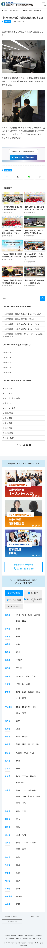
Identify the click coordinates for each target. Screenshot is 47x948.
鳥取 (18, 811)
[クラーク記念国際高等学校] (17, 4)
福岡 (18, 842)
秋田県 (7, 636)
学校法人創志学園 (10, 935)
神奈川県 (8, 706)
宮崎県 (7, 888)
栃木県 (7, 660)
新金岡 (33, 776)
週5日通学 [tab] (34, 593)
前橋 (18, 652)
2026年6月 (7, 362)
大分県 (7, 880)
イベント (8, 393)
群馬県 (7, 652)
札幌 (30, 614)
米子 (24, 811)
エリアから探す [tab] (15, 593)
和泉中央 (20, 782)
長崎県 (7, 865)
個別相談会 (9, 413)
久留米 (33, 842)
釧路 (18, 620)
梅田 (18, 776)
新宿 (18, 692)
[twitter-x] (20, 445)
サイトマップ (37, 938)
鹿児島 (19, 896)
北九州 (25, 842)
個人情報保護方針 (25, 938)
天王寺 (25, 776)
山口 (18, 834)
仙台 (18, 628)
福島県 (7, 644)
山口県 (7, 834)
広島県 (7, 827)
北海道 (7, 614)
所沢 (28, 676)
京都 (18, 768)
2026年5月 (7, 367)
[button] (43, 4)
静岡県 (7, 744)
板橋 (38, 692)
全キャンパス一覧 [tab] (14, 606)
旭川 (24, 614)
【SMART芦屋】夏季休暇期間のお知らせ (19, 319)
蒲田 (24, 698)
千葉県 (7, 684)
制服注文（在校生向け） (12, 916)
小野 (38, 796)
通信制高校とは (29, 935)
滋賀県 (7, 760)
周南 (24, 834)
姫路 (24, 802)
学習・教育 (9, 438)
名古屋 (19, 752)
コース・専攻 (10, 408)
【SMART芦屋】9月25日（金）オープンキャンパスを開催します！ (23, 335)
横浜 (18, 706)
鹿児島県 (8, 896)
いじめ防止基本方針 (12, 938)
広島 (18, 827)
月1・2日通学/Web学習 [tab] (34, 600)
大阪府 (7, 776)
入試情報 (8, 418)
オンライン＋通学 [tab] (15, 600)
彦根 (18, 760)
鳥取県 (7, 811)
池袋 (24, 692)
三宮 (24, 790)
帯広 (24, 620)
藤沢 (24, 713)
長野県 (7, 728)
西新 (18, 848)
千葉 (18, 684)
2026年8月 (7, 352)
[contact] (30, 445)
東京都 (7, 692)
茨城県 (7, 667)
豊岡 (18, 802)
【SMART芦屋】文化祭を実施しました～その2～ (22, 324)
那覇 (18, 904)
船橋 (28, 684)
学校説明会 (9, 433)
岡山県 (7, 819)
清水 (38, 744)
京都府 (7, 768)
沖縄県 (7, 904)
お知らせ (8, 403)
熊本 (18, 873)
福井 (18, 720)
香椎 (24, 848)
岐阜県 (7, 736)
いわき (19, 644)
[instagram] (23, 445)
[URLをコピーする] (40, 177)
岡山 (18, 819)
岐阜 (18, 736)
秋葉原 (31, 692)
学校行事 (7, 21)
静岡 (18, 744)
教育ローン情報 (35, 916)
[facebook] (17, 445)
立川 (18, 698)
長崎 (18, 865)
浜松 (24, 744)
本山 (26, 752)
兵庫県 (7, 790)
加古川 (31, 796)
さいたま (20, 676)
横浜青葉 (26, 706)
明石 (24, 796)
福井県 (7, 720)
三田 (18, 796)
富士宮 (31, 744)
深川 (18, 614)
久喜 (34, 676)
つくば (19, 667)
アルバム (8, 388)
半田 (32, 752)
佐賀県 (7, 857)
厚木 (18, 713)
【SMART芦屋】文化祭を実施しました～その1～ (22, 329)
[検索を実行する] (42, 298)
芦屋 (18, 790)
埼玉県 (7, 676)
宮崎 (18, 888)
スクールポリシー (12, 921)
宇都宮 (19, 660)
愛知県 (7, 752)
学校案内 (20, 935)
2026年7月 (7, 357)
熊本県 (7, 873)
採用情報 (38, 935)
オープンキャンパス (13, 398)
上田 (18, 728)
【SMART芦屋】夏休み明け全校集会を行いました (22, 314)
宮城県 (7, 628)
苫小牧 (37, 614)
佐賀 (18, 857)
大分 (18, 880)
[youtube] (27, 445)
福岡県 (7, 842)
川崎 (34, 706)
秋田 (18, 636)
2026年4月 (7, 372)
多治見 (25, 736)
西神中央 (32, 790)
